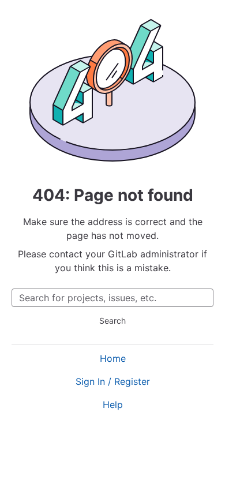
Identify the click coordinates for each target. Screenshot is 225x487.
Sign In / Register (113, 381)
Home (113, 358)
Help (113, 404)
